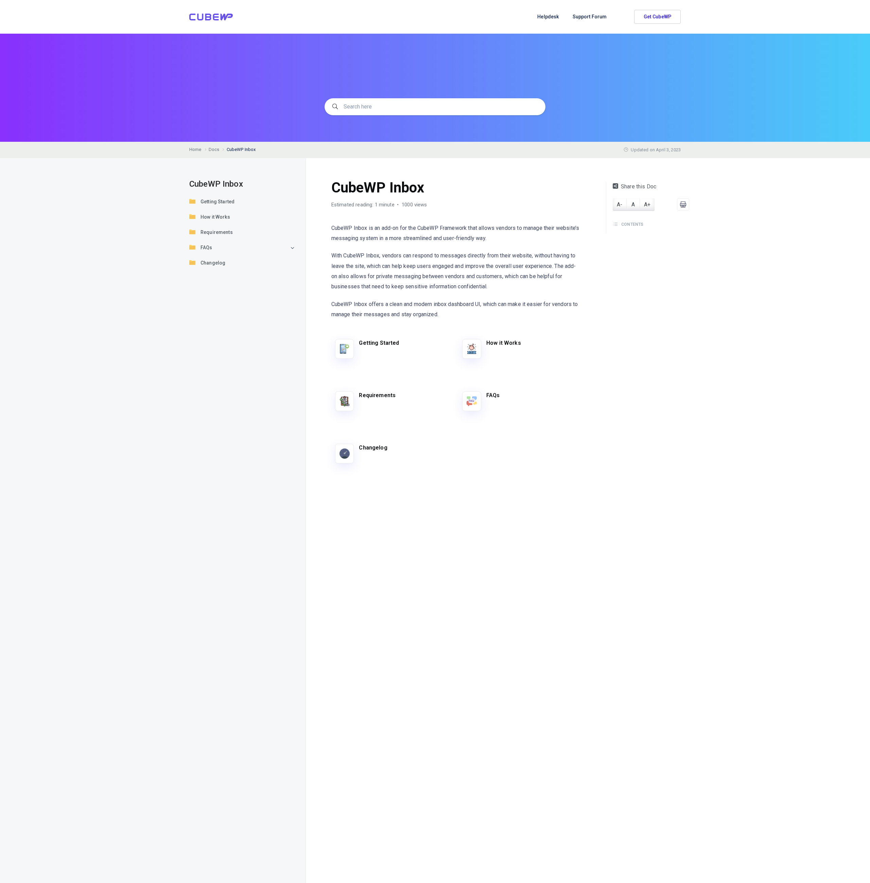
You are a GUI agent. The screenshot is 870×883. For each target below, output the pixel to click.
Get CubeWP (658, 16)
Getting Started (217, 201)
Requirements (217, 232)
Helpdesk (548, 16)
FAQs (206, 247)
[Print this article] (683, 204)
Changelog (213, 263)
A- (619, 204)
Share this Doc (638, 186)
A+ (647, 204)
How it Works (215, 217)
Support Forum (590, 16)
